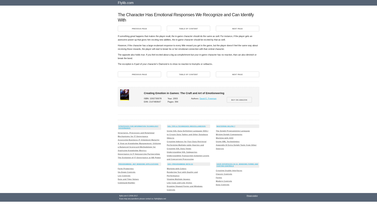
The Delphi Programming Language (233, 131)
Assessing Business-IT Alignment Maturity (138, 140)
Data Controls (222, 185)
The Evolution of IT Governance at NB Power (139, 158)
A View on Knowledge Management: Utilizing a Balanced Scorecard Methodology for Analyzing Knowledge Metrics (139, 147)
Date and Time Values (128, 179)
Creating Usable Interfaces (229, 171)
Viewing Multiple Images (178, 179)
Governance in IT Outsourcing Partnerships (139, 154)
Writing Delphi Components (229, 135)
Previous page (139, 29)
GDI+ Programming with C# (180, 164)
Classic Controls (224, 174)
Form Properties (126, 169)
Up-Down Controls (126, 172)
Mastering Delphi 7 (226, 126)
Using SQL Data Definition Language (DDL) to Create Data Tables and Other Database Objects (187, 134)
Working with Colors (176, 169)
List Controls (124, 176)
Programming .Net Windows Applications (138, 164)
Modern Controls (224, 181)
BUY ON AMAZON (239, 100)
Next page (237, 29)
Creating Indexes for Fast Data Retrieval (186, 142)
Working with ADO (224, 138)
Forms (219, 178)
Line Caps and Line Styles (179, 183)
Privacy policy (252, 196)
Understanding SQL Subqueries (182, 152)
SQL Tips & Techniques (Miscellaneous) (187, 126)
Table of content (188, 29)
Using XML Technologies (228, 142)
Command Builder (126, 183)
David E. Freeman (208, 98)
